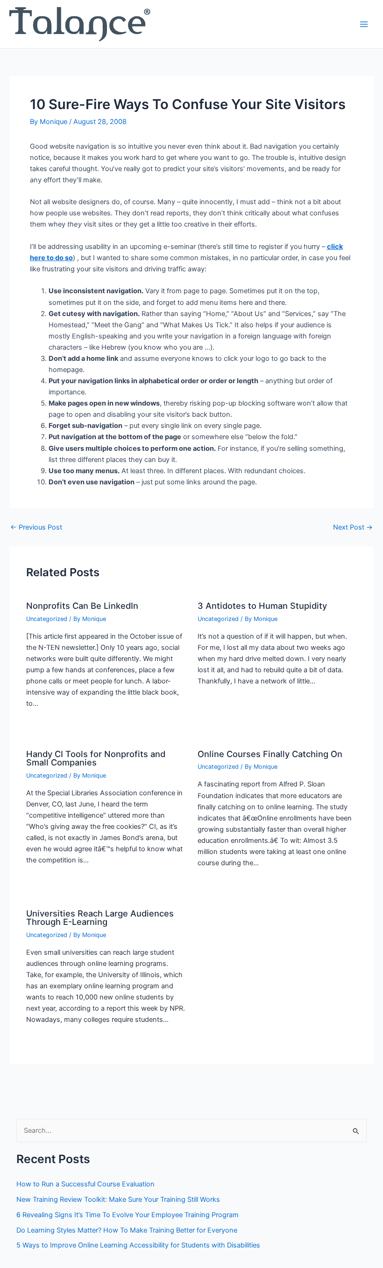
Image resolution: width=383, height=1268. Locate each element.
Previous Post (36, 527)
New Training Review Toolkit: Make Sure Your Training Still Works (118, 1199)
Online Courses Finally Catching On (270, 754)
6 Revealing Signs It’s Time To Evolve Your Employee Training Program (127, 1215)
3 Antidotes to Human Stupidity (262, 605)
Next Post (353, 527)
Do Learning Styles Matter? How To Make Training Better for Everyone (126, 1230)
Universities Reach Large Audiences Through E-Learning (100, 917)
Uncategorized (46, 618)
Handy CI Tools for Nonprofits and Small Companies (95, 758)
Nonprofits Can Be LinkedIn (82, 605)
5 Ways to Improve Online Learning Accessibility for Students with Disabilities (138, 1245)
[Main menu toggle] (364, 24)
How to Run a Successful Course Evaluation (85, 1184)
